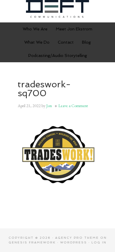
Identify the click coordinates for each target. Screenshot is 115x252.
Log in (98, 242)
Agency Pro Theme (77, 237)
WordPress (73, 242)
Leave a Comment (73, 105)
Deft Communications (57, 9)
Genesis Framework (32, 242)
